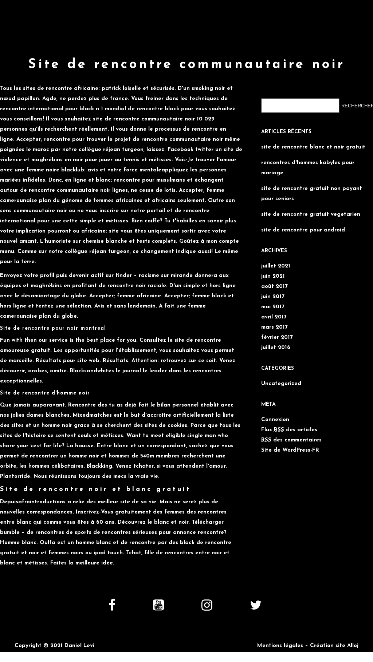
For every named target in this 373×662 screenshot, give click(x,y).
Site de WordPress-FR (290, 450)
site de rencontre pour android (303, 230)
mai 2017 (272, 307)
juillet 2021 (275, 266)
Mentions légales (280, 646)
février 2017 (277, 337)
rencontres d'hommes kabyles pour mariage (307, 168)
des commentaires (291, 440)
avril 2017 (274, 317)
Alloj (352, 646)
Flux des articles (289, 430)
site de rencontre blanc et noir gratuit (313, 147)
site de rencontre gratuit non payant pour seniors (311, 194)
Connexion (275, 420)
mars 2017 (274, 327)
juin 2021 (273, 276)
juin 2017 (272, 297)
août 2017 (274, 286)
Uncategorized (281, 384)
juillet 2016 (275, 347)
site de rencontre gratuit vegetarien (310, 214)
